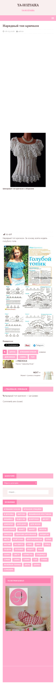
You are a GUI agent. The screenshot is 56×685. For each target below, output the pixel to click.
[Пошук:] (28, 492)
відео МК (21, 519)
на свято (18, 544)
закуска (8, 534)
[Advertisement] (28, 55)
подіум (7, 549)
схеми (26, 560)
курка (48, 539)
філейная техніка (12, 565)
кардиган (44, 534)
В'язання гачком (28, 352)
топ (33, 357)
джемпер (8, 524)
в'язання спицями (32, 509)
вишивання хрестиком (40, 514)
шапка (37, 565)
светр (17, 555)
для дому (22, 524)
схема (23, 357)
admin (21, 31)
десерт (46, 519)
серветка (27, 555)
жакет (22, 529)
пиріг (38, 544)
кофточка (18, 539)
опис (29, 544)
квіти (6, 539)
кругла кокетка (34, 539)
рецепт (30, 549)
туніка (44, 560)
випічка (21, 514)
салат (7, 555)
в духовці (9, 514)
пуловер (19, 549)
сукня (7, 560)
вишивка (8, 519)
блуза (12, 352)
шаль (27, 565)
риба (40, 549)
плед (47, 544)
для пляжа (9, 529)
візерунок (34, 519)
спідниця (41, 555)
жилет (32, 529)
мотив (7, 544)
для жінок (10, 357)
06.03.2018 (10, 31)
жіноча (42, 529)
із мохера (8, 570)
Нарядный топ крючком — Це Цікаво (21, 396)
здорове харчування (26, 534)
